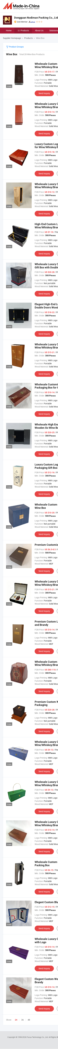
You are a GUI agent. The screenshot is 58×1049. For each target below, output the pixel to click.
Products (25, 30)
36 (22, 1019)
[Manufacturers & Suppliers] (21, 5)
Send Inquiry (44, 93)
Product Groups (16, 46)
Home (8, 30)
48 (29, 1019)
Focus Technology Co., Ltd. (38, 1037)
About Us (39, 30)
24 (16, 1020)
